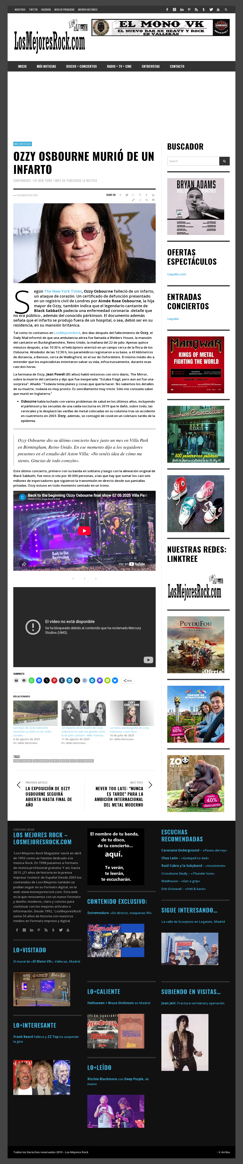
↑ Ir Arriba (223, 1152)
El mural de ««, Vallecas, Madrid (46, 961)
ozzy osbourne (85, 760)
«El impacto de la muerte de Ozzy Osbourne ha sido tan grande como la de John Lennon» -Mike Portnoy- (83, 731)
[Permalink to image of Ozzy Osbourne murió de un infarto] (84, 243)
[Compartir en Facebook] (120, 194)
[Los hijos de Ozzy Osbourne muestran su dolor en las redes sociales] (35, 713)
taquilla (173, 319)
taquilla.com (176, 274)
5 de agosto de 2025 (27, 195)
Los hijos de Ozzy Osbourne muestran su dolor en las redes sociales (32, 731)
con (105, 1079)
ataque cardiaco (23, 760)
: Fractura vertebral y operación (192, 1003)
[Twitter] (211, 9)
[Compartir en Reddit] (140, 199)
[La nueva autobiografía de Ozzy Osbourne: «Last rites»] (132, 713)
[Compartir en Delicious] (133, 199)
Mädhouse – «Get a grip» (180, 881)
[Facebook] (167, 9)
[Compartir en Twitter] (126, 194)
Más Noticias (22, 144)
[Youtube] (218, 9)
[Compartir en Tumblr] (146, 194)
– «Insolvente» (193, 865)
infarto (54, 760)
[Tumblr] (203, 9)
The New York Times (63, 291)
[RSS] (196, 9)
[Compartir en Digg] (146, 199)
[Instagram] (174, 9)
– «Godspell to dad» (185, 858)
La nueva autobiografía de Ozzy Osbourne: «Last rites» (129, 729)
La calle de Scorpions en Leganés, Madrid (193, 921)
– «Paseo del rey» (194, 850)
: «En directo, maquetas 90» (119, 913)
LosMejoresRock (67, 333)
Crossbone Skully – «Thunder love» (188, 873)
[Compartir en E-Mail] (153, 199)
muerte (64, 760)
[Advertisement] (121, 106)
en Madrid (118, 1003)
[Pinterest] (189, 9)
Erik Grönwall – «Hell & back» (183, 889)
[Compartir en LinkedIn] (153, 194)
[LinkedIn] (181, 9)
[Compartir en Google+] (133, 194)
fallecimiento (40, 760)
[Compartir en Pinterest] (140, 194)
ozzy (72, 760)
